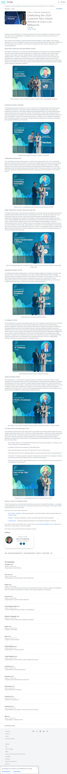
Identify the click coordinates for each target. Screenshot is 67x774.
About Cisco (7, 731)
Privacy (6, 751)
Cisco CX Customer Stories (29, 553)
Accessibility (7, 756)
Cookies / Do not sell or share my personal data (15, 753)
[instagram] (47, 731)
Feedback (7, 744)
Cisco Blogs (10, 2)
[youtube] (43, 731)
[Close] (36, 768)
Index (52, 504)
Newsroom (7, 763)
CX (51, 553)
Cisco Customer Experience (16, 6)
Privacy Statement (6, 771)
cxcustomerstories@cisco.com (45, 524)
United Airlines (12, 520)
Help (6, 746)
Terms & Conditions (9, 749)
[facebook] (33, 731)
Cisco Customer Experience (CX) (15, 553)
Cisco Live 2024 (45, 553)
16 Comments (59, 8)
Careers (7, 736)
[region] (19, 770)
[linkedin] (40, 731)
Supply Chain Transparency (11, 761)
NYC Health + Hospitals (14, 513)
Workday (10, 518)
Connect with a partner (10, 738)
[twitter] (36, 731)
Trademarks (7, 758)
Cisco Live (39, 553)
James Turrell (31, 29)
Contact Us (7, 733)
